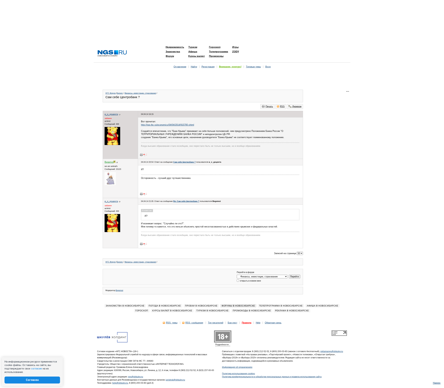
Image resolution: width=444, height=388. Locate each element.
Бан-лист (232, 322)
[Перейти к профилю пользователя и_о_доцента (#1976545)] (112, 144)
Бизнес (120, 93)
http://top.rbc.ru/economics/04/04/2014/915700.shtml (167, 124)
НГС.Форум (110, 93)
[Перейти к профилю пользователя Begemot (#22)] (110, 184)
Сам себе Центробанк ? (184, 162)
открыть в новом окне (250, 281)
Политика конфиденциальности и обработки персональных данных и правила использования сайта (272, 377)
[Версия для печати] (141, 154)
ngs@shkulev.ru (135, 377)
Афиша (192, 51)
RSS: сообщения (194, 322)
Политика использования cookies (238, 373)
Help (258, 322)
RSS (282, 106)
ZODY (235, 51)
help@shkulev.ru (120, 383)
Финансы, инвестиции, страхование (140, 93)
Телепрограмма (218, 51)
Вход (268, 66)
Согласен (32, 380)
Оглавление (180, 66)
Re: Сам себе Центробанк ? (186, 201)
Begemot (119, 290)
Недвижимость (175, 47)
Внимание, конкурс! (230, 66)
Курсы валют (196, 56)
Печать (269, 106)
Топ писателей (215, 322)
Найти (194, 66)
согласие (36, 368)
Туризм (192, 47)
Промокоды (216, 56)
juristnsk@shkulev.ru (175, 380)
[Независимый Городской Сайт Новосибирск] (112, 53)
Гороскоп (214, 47)
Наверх (437, 383)
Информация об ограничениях (237, 367)
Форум (170, 56)
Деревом (296, 106)
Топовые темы (253, 66)
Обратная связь (273, 322)
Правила (246, 322)
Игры (235, 47)
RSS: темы (171, 322)
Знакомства (173, 51)
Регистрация (208, 66)
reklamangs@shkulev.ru (331, 351)
